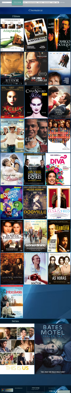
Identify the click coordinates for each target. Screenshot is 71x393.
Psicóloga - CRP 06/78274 (17, 3)
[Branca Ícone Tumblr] (62, 2)
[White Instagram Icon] (61, 2)
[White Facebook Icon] (60, 2)
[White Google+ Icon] (52, 391)
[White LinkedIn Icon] (63, 2)
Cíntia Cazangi (35, 388)
